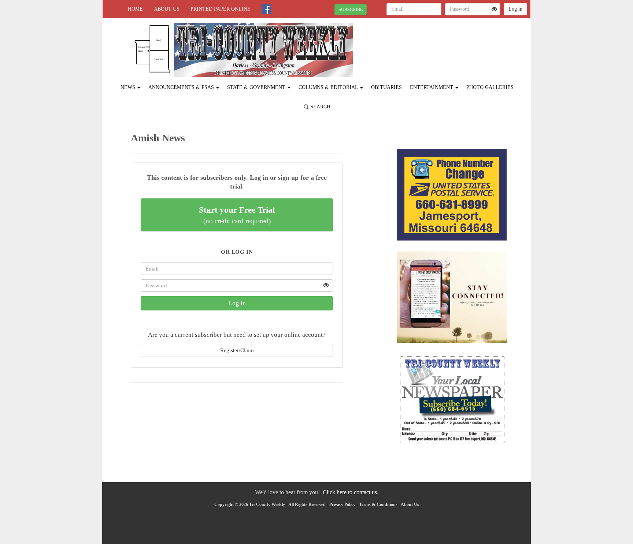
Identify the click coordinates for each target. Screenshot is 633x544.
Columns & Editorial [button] (329, 87)
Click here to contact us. (350, 492)
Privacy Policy (342, 504)
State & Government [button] (257, 87)
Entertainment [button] (432, 87)
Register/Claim (237, 350)
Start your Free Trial (237, 215)
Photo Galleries (490, 87)
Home (135, 9)
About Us (166, 9)
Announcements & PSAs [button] (181, 87)
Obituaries (386, 87)
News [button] (129, 87)
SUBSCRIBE (350, 9)
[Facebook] (266, 9)
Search (319, 106)
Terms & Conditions (378, 504)
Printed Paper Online (220, 9)
